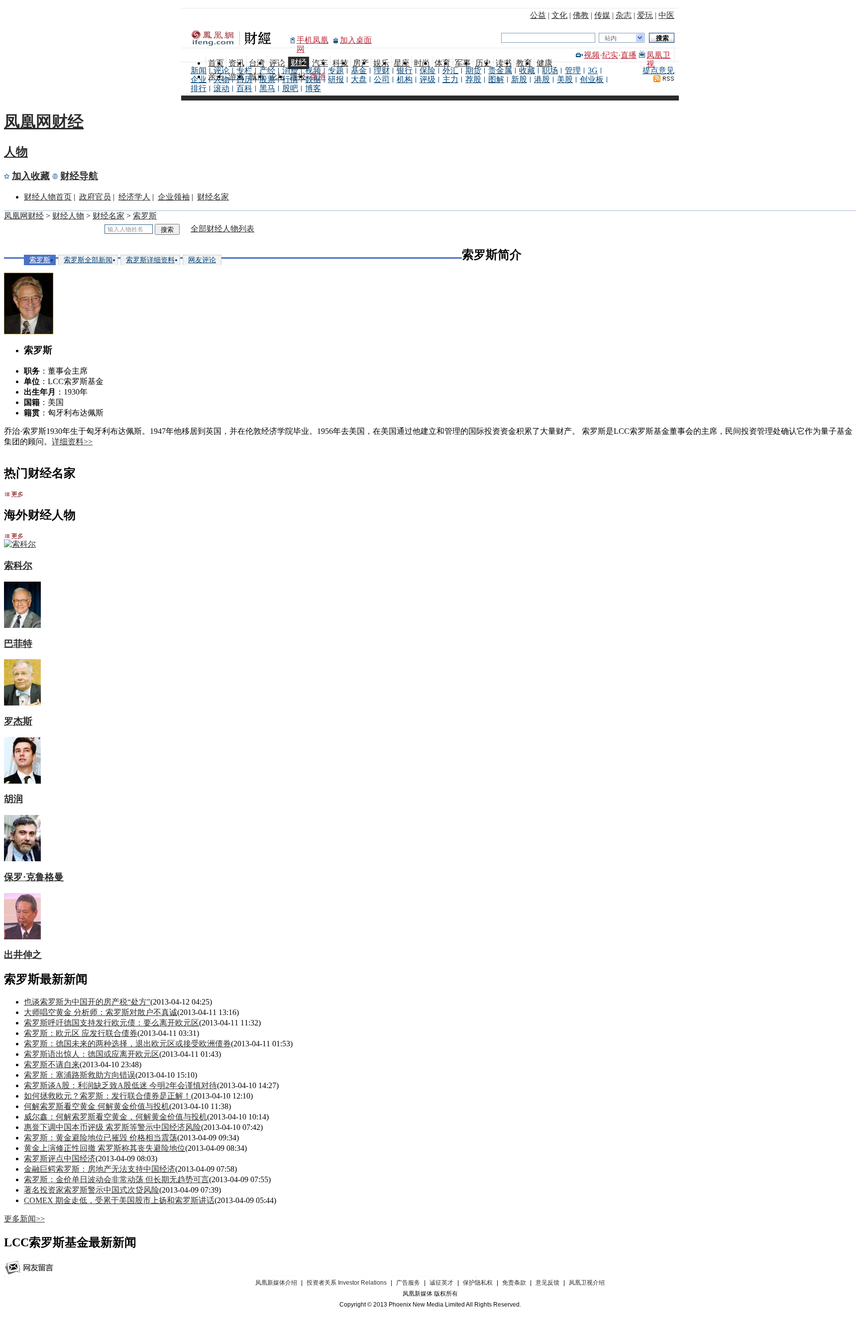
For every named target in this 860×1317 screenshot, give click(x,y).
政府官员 (95, 197)
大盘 (359, 79)
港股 (542, 79)
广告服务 (408, 1282)
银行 (405, 70)
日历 (244, 79)
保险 (427, 70)
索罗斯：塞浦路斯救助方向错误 (79, 1075)
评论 (221, 70)
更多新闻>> (24, 1219)
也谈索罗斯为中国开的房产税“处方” (87, 1002)
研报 (336, 79)
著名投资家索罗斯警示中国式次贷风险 (91, 1190)
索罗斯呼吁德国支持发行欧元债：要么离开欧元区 (111, 1022)
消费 (290, 70)
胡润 (13, 799)
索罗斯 (145, 215)
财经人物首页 (48, 197)
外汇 (450, 70)
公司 (382, 79)
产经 (267, 70)
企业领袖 (174, 197)
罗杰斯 (18, 721)
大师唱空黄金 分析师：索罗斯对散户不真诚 (100, 1012)
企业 (199, 79)
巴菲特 (18, 643)
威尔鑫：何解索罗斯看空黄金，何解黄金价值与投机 (115, 1117)
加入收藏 (31, 176)
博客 (313, 88)
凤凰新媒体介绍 (276, 1282)
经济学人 (134, 197)
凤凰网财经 (44, 121)
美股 (565, 79)
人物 (221, 79)
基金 (359, 70)
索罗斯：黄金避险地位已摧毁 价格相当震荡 (100, 1137)
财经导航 (79, 176)
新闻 (199, 70)
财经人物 (68, 215)
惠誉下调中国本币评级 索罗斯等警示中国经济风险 (112, 1127)
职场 (550, 70)
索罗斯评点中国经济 (60, 1158)
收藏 (527, 70)
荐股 (473, 79)
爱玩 (645, 15)
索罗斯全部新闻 (88, 260)
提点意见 (658, 70)
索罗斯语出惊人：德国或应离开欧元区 (91, 1054)
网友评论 (202, 260)
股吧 (290, 88)
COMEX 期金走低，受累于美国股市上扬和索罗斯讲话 (119, 1200)
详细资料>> (72, 441)
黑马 (267, 88)
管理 (573, 70)
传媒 (602, 15)
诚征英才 (441, 1282)
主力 (450, 79)
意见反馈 (547, 1282)
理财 (382, 70)
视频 (592, 55)
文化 (559, 15)
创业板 (592, 79)
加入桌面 (356, 40)
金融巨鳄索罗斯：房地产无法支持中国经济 (99, 1169)
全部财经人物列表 (222, 228)
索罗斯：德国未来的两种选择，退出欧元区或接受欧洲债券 (127, 1043)
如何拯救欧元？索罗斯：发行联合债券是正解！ (107, 1096)
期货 (473, 70)
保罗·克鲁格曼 (34, 877)
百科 (244, 88)
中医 (666, 15)
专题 (336, 70)
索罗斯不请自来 (52, 1064)
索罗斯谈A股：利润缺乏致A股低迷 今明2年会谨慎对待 (120, 1085)
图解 (496, 79)
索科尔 (18, 565)
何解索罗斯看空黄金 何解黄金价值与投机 (96, 1106)
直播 (629, 55)
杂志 (624, 15)
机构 (405, 79)
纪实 (610, 55)
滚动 (221, 88)
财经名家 (213, 197)
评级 (427, 79)
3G (593, 70)
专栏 (244, 70)
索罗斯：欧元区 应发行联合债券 (80, 1033)
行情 (290, 79)
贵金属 (500, 70)
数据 (313, 79)
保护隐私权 (478, 1282)
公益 (538, 15)
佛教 (581, 15)
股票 (267, 79)
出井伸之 (23, 954)
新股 (519, 79)
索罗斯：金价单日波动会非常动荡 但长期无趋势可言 (116, 1179)
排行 (199, 88)
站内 (611, 38)
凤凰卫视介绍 (587, 1282)
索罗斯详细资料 (150, 260)
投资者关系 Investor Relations (347, 1282)
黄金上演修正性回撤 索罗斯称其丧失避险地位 (104, 1148)
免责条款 (514, 1282)
